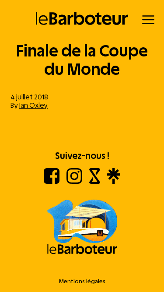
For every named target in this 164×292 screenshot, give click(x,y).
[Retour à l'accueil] (82, 18)
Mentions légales (82, 281)
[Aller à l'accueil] (82, 228)
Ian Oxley (33, 105)
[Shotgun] (95, 181)
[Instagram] (74, 181)
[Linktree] (113, 181)
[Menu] (148, 20)
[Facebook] (51, 181)
